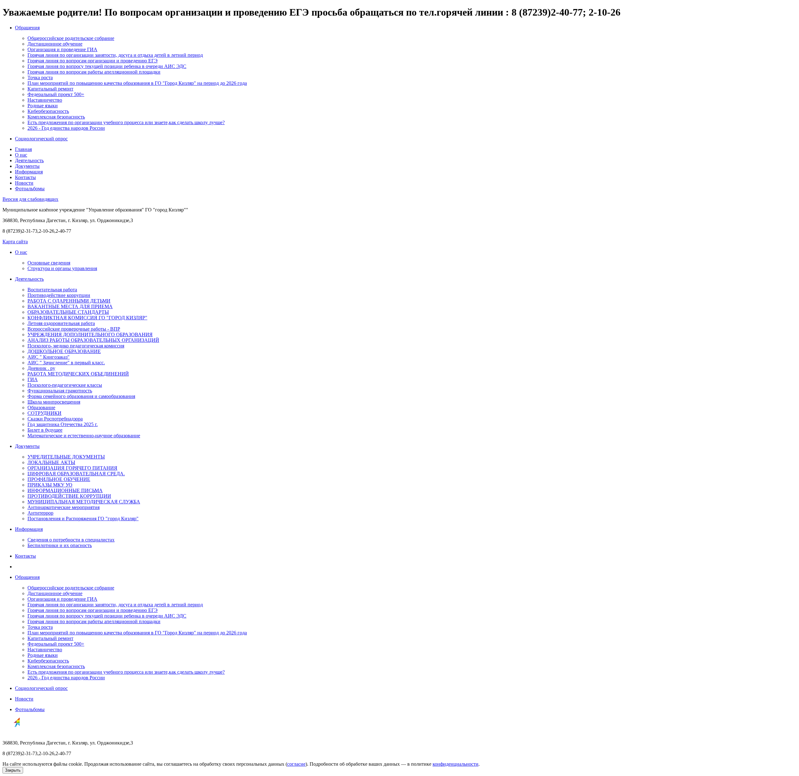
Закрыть (13, 770)
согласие (296, 764)
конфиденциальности (455, 764)
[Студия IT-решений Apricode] (11, 732)
